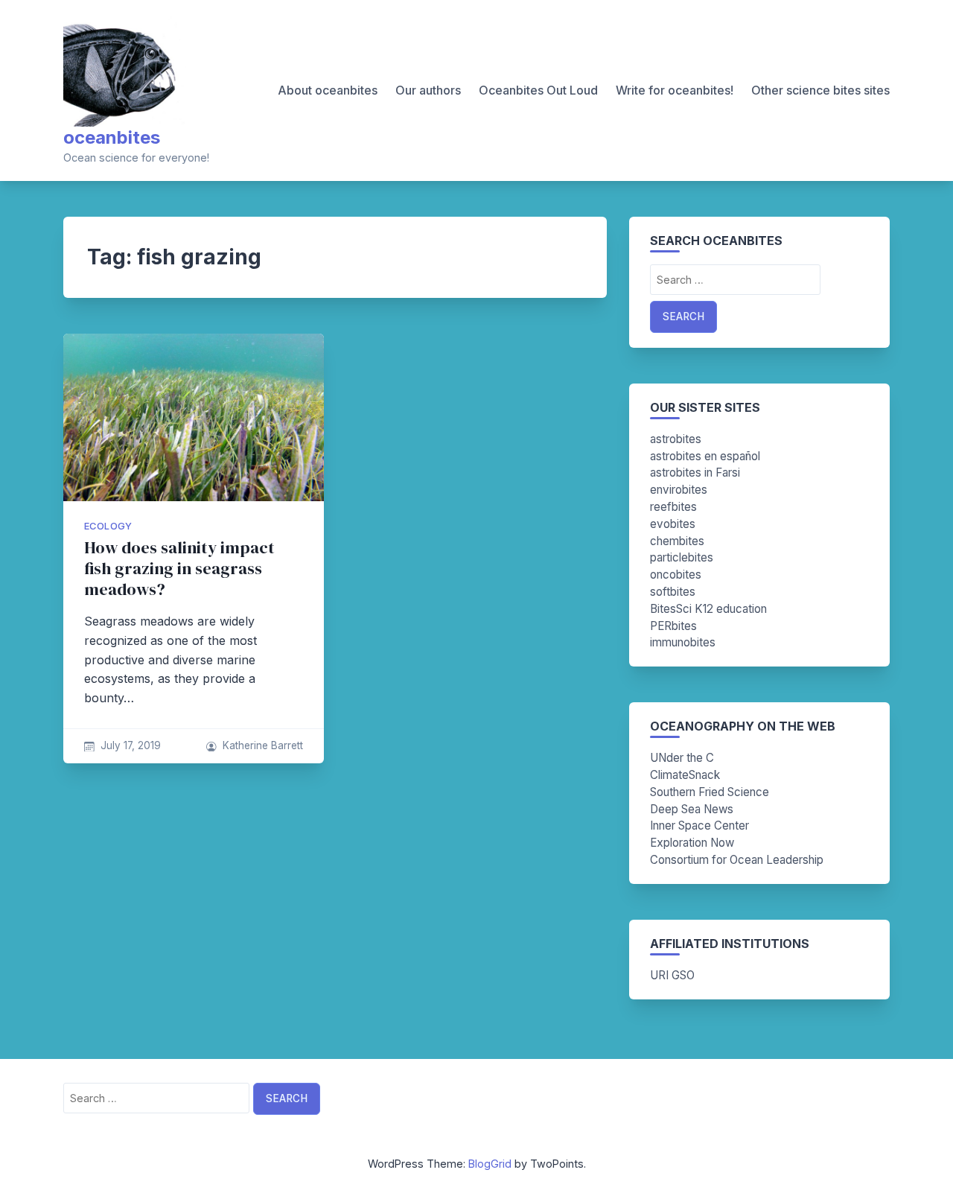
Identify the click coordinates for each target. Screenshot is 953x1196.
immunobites (682, 642)
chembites (677, 541)
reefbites (673, 507)
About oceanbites (327, 90)
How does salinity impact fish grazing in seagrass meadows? (179, 568)
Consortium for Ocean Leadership (736, 860)
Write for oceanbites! (674, 90)
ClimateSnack (685, 775)
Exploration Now (692, 843)
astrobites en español (705, 456)
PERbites (673, 626)
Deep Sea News (691, 809)
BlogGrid (489, 1163)
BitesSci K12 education (708, 609)
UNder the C (682, 758)
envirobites (678, 490)
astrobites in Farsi (695, 472)
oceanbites (111, 137)
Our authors (428, 90)
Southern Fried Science (709, 792)
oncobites (675, 574)
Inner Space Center (699, 825)
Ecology (108, 526)
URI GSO (672, 975)
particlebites (681, 557)
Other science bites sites (820, 90)
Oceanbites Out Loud (538, 90)
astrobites (675, 439)
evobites (672, 524)
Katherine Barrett (263, 745)
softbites (672, 592)
